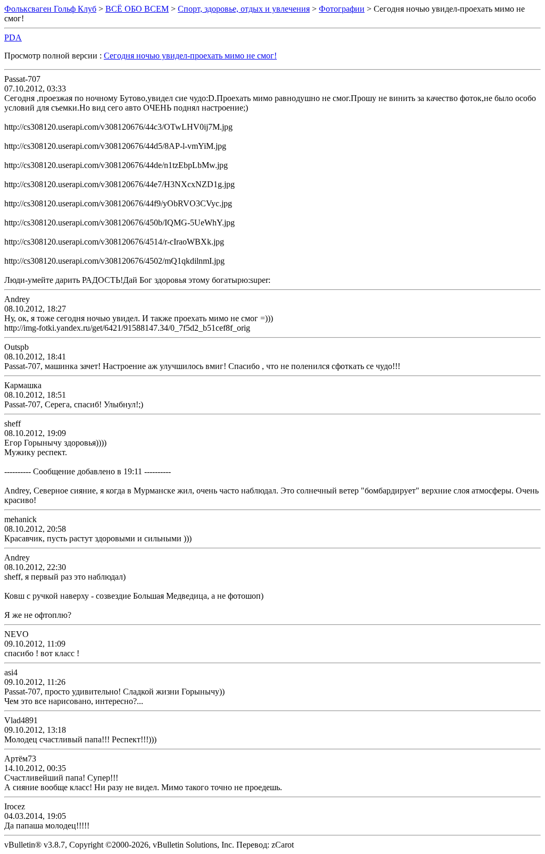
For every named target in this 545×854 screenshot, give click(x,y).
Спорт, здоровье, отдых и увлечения (244, 8)
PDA (13, 37)
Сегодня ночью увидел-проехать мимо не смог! (190, 55)
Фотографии (342, 8)
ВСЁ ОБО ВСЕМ (137, 8)
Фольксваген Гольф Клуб (50, 8)
